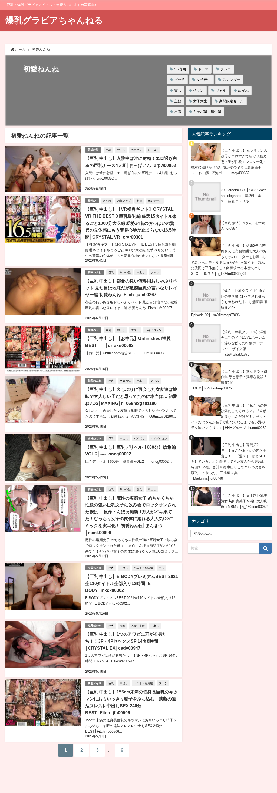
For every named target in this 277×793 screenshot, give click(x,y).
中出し (121, 149)
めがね (243, 90)
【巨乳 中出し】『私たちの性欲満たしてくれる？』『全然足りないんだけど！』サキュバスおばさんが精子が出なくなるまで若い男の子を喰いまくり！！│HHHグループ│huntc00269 (229, 416)
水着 (177, 111)
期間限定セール (231, 101)
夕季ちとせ (94, 568)
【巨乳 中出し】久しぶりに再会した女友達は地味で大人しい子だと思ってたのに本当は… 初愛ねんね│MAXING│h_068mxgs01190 (131, 396)
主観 (177, 101)
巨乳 (108, 149)
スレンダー (231, 79)
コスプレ (136, 149)
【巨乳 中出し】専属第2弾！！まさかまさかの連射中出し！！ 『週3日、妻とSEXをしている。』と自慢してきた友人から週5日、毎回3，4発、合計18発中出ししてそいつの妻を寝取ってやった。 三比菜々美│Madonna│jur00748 (229, 461)
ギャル (221, 90)
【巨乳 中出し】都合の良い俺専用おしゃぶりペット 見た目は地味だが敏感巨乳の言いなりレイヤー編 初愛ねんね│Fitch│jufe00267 (131, 288)
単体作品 (125, 272)
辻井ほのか (94, 625)
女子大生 (200, 101)
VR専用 (180, 69)
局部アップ (124, 200)
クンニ (225, 69)
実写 (177, 90)
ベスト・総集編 (143, 567)
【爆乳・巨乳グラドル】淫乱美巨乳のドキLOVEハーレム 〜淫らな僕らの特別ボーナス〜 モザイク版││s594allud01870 (243, 343)
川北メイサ (94, 683)
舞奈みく (93, 330)
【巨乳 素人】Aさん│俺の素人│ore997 (243, 225)
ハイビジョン (153, 330)
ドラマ (203, 69)
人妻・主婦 (138, 625)
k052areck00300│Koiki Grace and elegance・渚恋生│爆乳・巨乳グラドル (244, 195)
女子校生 (204, 79)
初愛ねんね (94, 272)
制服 (139, 200)
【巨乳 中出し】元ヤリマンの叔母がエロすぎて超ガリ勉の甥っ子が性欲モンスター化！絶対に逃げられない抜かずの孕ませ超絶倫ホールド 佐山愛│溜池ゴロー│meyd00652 (229, 162)
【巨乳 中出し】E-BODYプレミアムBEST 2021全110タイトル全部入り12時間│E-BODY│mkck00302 (131, 583)
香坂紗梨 (93, 149)
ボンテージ (154, 200)
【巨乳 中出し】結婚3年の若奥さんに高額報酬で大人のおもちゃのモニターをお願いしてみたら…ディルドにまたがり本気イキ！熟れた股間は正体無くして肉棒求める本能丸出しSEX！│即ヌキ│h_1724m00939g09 (228, 260)
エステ (135, 330)
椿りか (92, 200)
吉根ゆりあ (94, 438)
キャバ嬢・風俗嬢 (207, 111)
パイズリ (139, 438)
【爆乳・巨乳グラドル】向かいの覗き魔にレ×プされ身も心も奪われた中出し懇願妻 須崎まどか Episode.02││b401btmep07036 (229, 302)
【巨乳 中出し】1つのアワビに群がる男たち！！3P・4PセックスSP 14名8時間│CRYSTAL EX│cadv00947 (126, 641)
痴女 (139, 489)
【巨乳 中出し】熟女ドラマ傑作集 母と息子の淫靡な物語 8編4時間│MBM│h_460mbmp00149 (229, 380)
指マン (198, 90)
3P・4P (153, 149)
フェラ (155, 272)
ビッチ (179, 79)
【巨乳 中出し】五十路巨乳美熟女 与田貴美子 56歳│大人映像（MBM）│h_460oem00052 (244, 501)
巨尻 (161, 567)
